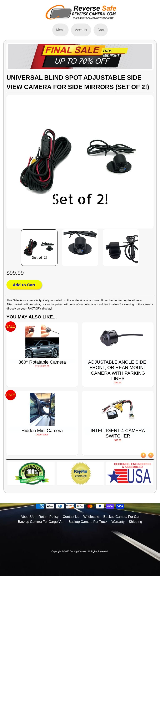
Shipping (135, 521)
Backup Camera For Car (121, 516)
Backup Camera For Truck (88, 521)
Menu (60, 30)
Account (81, 30)
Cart (101, 30)
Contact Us (71, 516)
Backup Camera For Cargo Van (41, 521)
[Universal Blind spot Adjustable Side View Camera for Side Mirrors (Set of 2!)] (39, 247)
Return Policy (49, 516)
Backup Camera (78, 551)
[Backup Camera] (80, 19)
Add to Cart (24, 285)
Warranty (118, 521)
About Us (27, 516)
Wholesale (91, 516)
